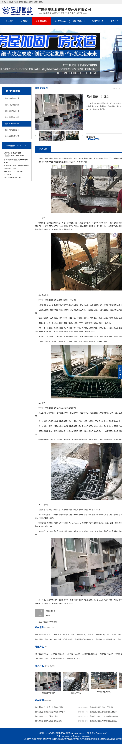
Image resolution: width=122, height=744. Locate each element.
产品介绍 (43, 149)
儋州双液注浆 (50, 611)
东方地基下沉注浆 (57, 658)
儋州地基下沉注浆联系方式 (106, 639)
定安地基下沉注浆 (73, 658)
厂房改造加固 (51, 739)
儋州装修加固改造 (12, 111)
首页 (120, 88)
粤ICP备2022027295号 (99, 733)
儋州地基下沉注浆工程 (43, 639)
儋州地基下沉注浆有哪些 (63, 639)
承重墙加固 (59, 739)
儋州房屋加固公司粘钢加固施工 (46, 716)
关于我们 (24, 21)
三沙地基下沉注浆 (73, 653)
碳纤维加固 (105, 739)
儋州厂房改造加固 (12, 104)
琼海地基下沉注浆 (106, 653)
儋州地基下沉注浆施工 (43, 634)
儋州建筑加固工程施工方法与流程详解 (49, 707)
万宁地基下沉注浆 (41, 658)
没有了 (47, 615)
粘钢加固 (112, 739)
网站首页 (9, 21)
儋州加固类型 (41, 21)
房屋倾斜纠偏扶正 (96, 739)
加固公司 (35, 739)
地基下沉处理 (77, 739)
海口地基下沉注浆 (41, 653)
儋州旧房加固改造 (12, 98)
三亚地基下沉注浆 (57, 653)
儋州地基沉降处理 (12, 123)
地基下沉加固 (68, 739)
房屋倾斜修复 (85, 739)
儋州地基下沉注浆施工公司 (64, 634)
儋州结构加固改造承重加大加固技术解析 (50, 711)
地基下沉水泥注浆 (50, 621)
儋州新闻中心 (60, 21)
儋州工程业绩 (97, 21)
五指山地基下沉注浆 (89, 653)
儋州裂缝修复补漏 (12, 136)
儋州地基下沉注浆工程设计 (106, 634)
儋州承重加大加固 (12, 117)
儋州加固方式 (79, 21)
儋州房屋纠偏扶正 (12, 130)
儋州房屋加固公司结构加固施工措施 (48, 721)
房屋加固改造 (42, 739)
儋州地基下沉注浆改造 (85, 634)
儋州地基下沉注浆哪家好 (84, 639)
